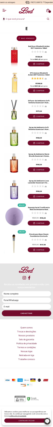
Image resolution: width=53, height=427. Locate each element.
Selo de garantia (26, 339)
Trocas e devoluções (26, 331)
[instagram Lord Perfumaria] (24, 278)
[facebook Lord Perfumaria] (29, 278)
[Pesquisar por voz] (3, 19)
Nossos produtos (26, 335)
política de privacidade (17, 416)
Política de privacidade (26, 343)
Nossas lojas (26, 351)
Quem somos (26, 327)
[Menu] (5, 10)
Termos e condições (26, 347)
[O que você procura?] (48, 19)
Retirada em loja (26, 355)
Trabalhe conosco (26, 359)
